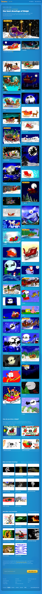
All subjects (31, 1)
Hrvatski (17, 587)
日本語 (25, 587)
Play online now (38, 1)
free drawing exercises (21, 562)
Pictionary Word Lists (19, 583)
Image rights (5, 583)
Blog (16, 582)
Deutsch (12, 587)
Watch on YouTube (7, 450)
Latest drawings (6, 580)
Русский (21, 587)
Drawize (4, 7)
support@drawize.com (35, 587)
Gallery (7, 7)
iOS (28, 582)
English (9, 587)
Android (29, 580)
